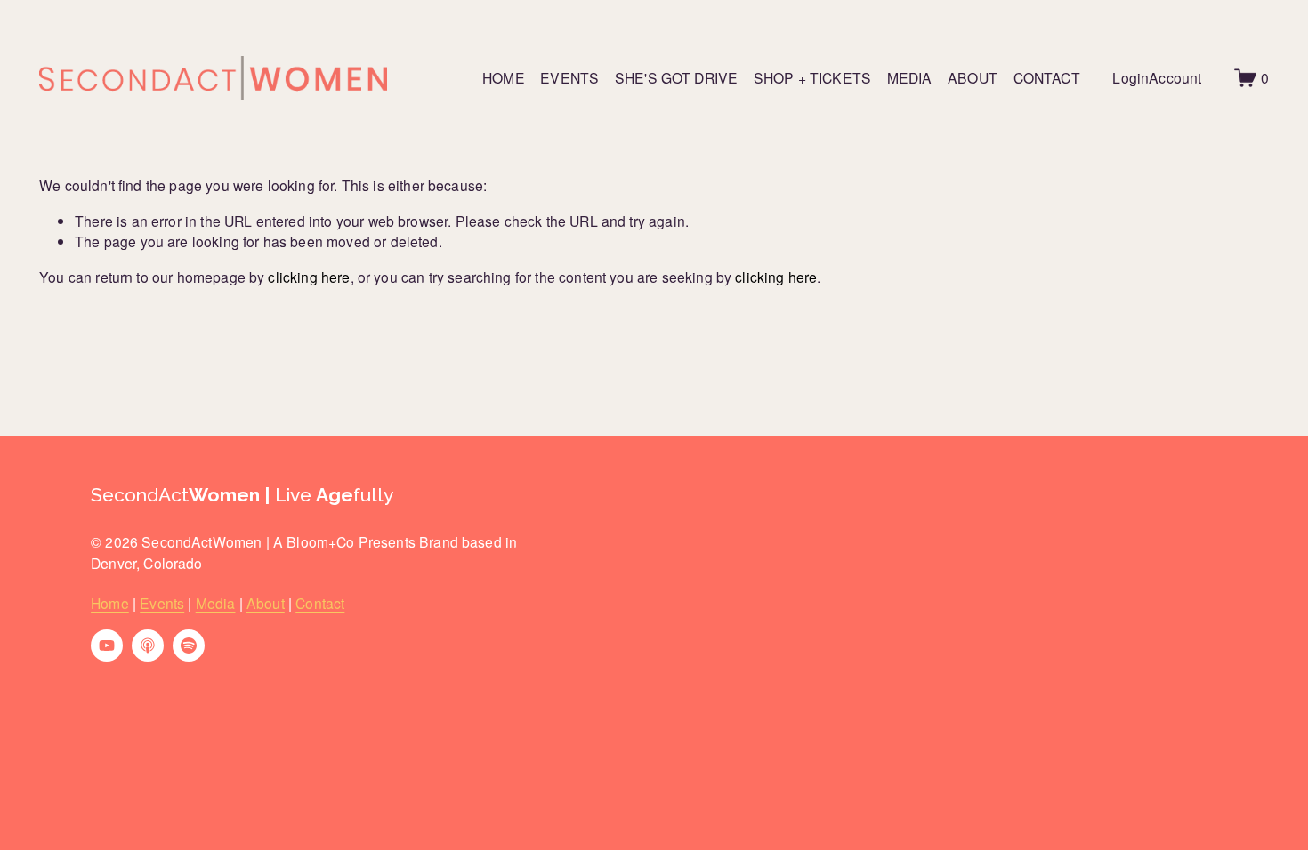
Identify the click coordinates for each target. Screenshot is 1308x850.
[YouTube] (107, 645)
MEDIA (910, 77)
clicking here (309, 276)
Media (216, 603)
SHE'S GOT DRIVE (676, 77)
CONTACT (1046, 77)
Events (162, 603)
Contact (319, 603)
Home (110, 603)
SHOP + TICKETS (812, 77)
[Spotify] (189, 645)
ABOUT (972, 77)
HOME (503, 77)
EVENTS (569, 77)
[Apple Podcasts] (148, 645)
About (265, 603)
